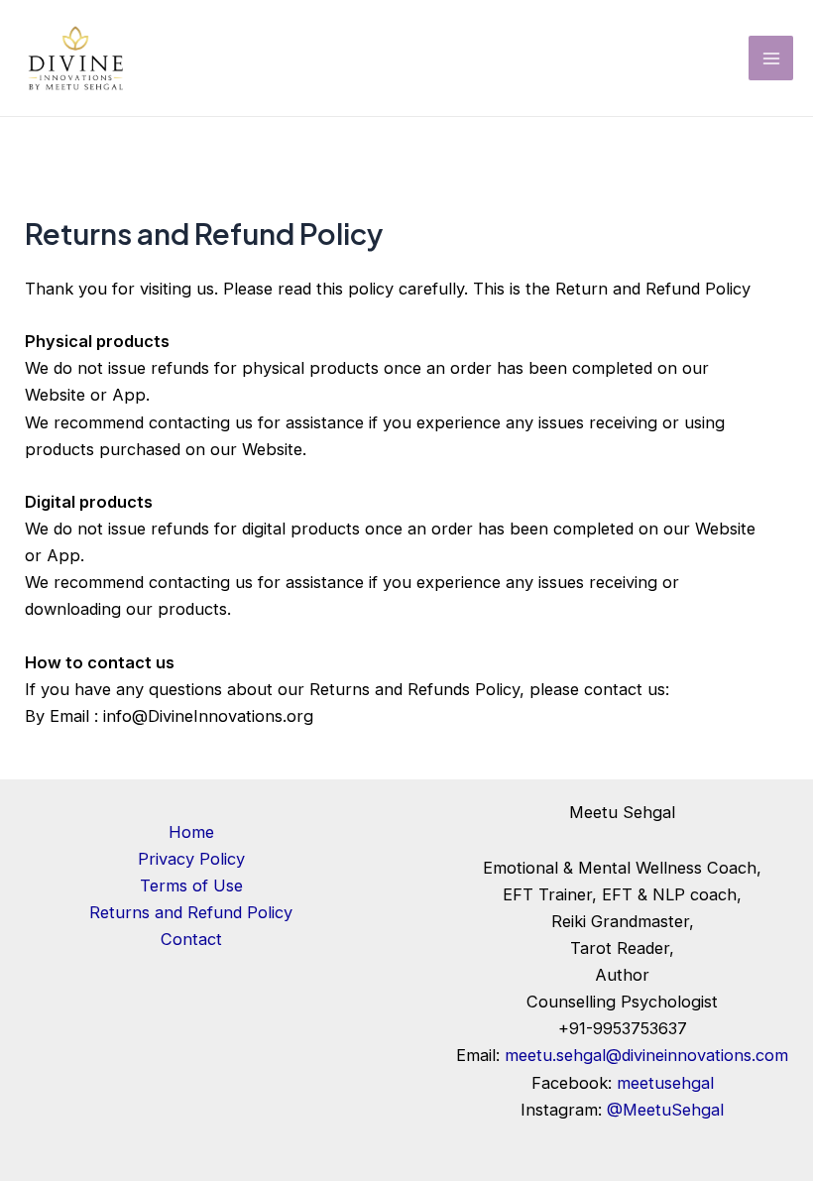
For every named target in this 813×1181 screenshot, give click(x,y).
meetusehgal (665, 1083)
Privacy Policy (191, 859)
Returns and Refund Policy (190, 912)
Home (191, 832)
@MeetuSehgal (665, 1110)
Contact (191, 939)
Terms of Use (191, 885)
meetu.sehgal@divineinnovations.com (646, 1055)
